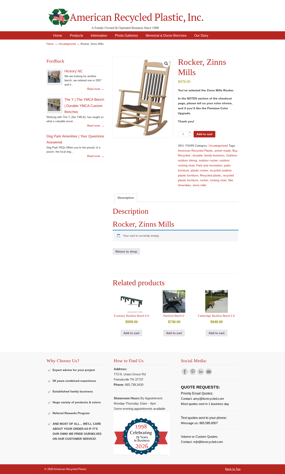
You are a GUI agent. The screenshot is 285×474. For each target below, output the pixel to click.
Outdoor (231, 155)
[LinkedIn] (200, 374)
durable (198, 155)
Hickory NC (73, 71)
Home (50, 44)
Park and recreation (209, 165)
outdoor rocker (208, 160)
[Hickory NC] (54, 81)
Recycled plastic (210, 175)
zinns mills (199, 185)
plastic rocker (199, 170)
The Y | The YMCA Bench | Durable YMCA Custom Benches (84, 105)
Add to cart (204, 134)
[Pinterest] (192, 374)
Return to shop (126, 251)
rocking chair (218, 180)
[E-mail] (208, 374)
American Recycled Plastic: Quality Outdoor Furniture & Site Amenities (136, 14)
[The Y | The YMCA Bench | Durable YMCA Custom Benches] (54, 110)
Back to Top (233, 469)
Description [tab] (126, 197)
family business (214, 155)
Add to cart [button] (131, 333)
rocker (204, 180)
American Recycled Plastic (195, 150)
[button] (166, 63)
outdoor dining (187, 160)
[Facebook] (185, 374)
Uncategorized (67, 44)
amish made (222, 150)
